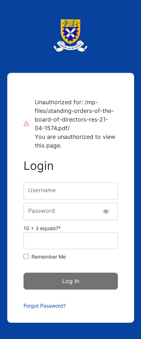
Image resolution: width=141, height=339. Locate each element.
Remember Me (48, 257)
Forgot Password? (45, 306)
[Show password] (106, 211)
